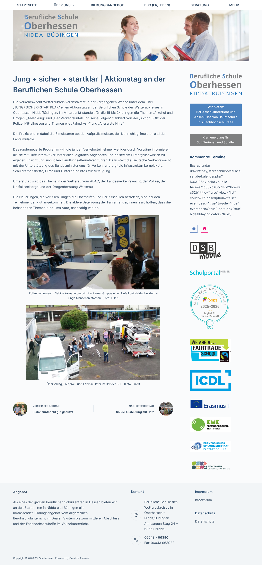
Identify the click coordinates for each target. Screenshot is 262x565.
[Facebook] (194, 229)
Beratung (200, 5)
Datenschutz (205, 521)
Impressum (203, 500)
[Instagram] (205, 229)
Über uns (62, 5)
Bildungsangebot (107, 5)
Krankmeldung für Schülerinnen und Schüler (216, 139)
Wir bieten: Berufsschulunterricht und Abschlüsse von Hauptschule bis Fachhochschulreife (215, 114)
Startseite (27, 5)
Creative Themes (79, 558)
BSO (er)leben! (157, 5)
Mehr (234, 5)
